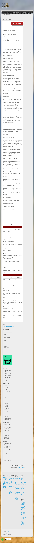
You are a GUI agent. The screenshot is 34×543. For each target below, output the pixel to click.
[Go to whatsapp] (2, 539)
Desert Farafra (7, 457)
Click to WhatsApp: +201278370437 (7, 342)
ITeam (9, 531)
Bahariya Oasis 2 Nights (7, 444)
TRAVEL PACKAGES (18, 12)
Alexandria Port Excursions (7, 428)
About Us (4, 14)
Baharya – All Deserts (7, 450)
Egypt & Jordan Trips (7, 371)
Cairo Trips (6, 389)
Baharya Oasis (7, 453)
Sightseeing (8, 533)
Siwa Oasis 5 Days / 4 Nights (7, 460)
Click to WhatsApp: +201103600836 (7, 336)
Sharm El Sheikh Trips (7, 396)
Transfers (4, 534)
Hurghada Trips (7, 391)
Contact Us (9, 534)
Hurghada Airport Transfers (7, 412)
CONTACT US (8, 14)
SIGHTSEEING (7, 12)
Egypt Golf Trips (7, 373)
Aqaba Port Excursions (6, 431)
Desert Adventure (8, 455)
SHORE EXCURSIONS (12, 12)
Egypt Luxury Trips (7, 378)
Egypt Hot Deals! (7, 375)
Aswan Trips (6, 387)
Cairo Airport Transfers (6, 409)
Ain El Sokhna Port (7, 425)
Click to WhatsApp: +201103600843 (7, 347)
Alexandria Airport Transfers (8, 403)
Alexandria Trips (7, 385)
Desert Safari (28, 533)
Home (3, 12)
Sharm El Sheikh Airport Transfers (7, 419)
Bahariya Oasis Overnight (7, 447)
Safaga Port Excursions (6, 438)
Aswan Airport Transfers (7, 406)
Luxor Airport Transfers (6, 415)
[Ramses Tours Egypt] (5, 5)
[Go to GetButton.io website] (2, 541)
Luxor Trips (6, 393)
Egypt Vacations (7, 380)
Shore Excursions (14, 533)
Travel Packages (22, 533)
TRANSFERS (28, 12)
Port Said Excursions (6, 434)
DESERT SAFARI (24, 12)
